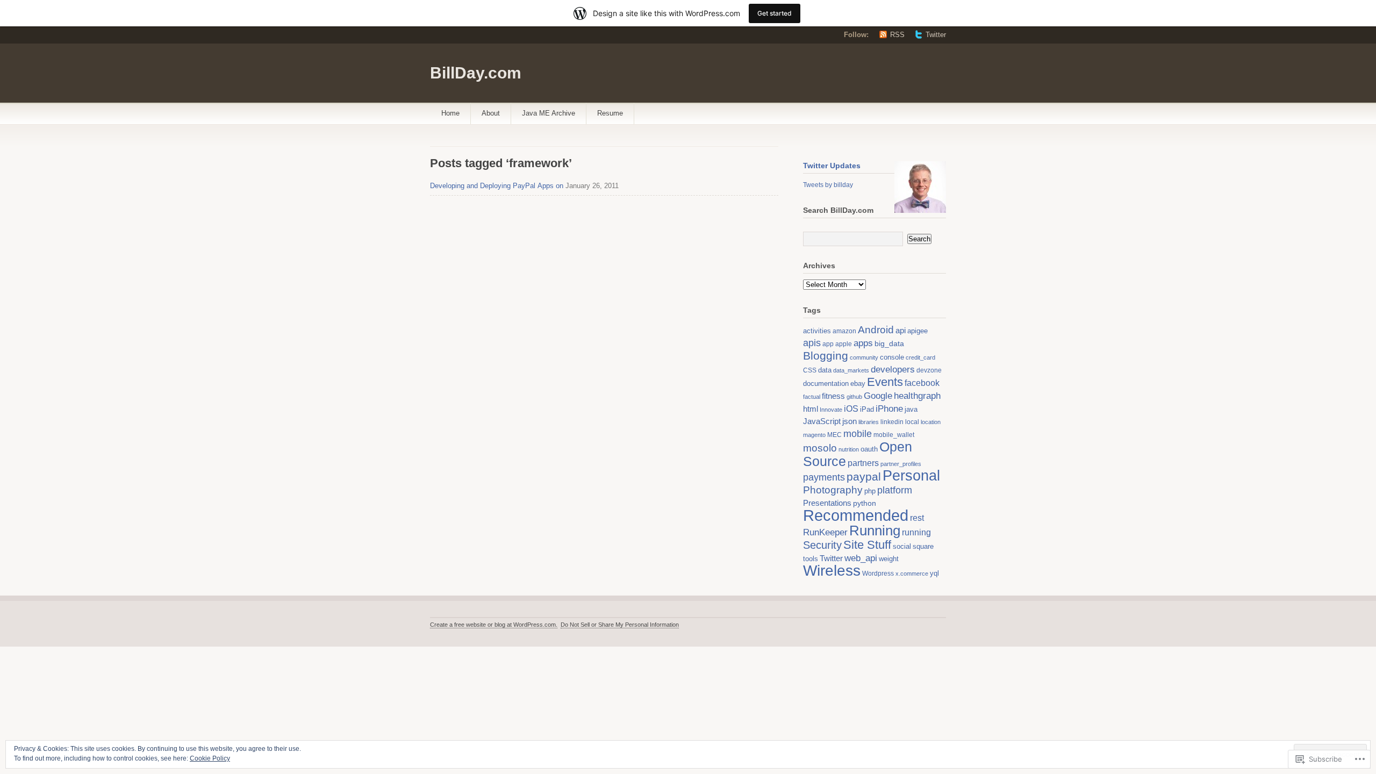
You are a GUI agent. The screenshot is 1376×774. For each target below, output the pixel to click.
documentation (826, 383)
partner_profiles (900, 464)
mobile (857, 433)
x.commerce (911, 573)
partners (863, 463)
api (900, 330)
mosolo (820, 448)
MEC (834, 435)
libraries (868, 422)
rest (917, 517)
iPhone (889, 408)
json (849, 421)
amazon (844, 330)
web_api (860, 558)
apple (843, 344)
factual (811, 396)
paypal (864, 476)
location (931, 422)
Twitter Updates (832, 165)
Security (822, 545)
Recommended (855, 515)
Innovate (831, 409)
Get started (774, 13)
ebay (857, 383)
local (912, 421)
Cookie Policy (210, 758)
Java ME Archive (548, 113)
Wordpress (878, 573)
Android (876, 329)
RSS (897, 35)
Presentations (827, 502)
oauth (869, 449)
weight (889, 559)
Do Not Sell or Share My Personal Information (620, 624)
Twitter (936, 35)
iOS (851, 408)
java (911, 409)
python (864, 503)
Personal (911, 476)
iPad (867, 409)
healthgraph (917, 395)
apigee (917, 331)
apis (812, 343)
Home (450, 113)
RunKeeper (825, 532)
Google (878, 395)
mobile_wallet (893, 435)
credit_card (920, 357)
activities (817, 331)
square (923, 546)
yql (934, 573)
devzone (929, 370)
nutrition (848, 449)
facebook (922, 383)
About (491, 113)
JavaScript (822, 421)
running (916, 532)
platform (894, 490)
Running (874, 530)
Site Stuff (867, 544)
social (902, 546)
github (854, 396)
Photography (833, 490)
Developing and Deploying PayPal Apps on (496, 186)
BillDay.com (475, 73)
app (828, 343)
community (864, 357)
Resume (610, 113)
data (825, 370)
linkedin (892, 422)
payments (824, 477)
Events (885, 382)
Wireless (832, 570)
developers (893, 369)
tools (810, 559)
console (892, 357)
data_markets (851, 370)
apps (863, 343)
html (810, 409)
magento (814, 435)
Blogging (825, 355)
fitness (833, 395)
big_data (889, 344)
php (870, 491)
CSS (809, 370)
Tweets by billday (828, 185)
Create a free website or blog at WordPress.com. (493, 624)
